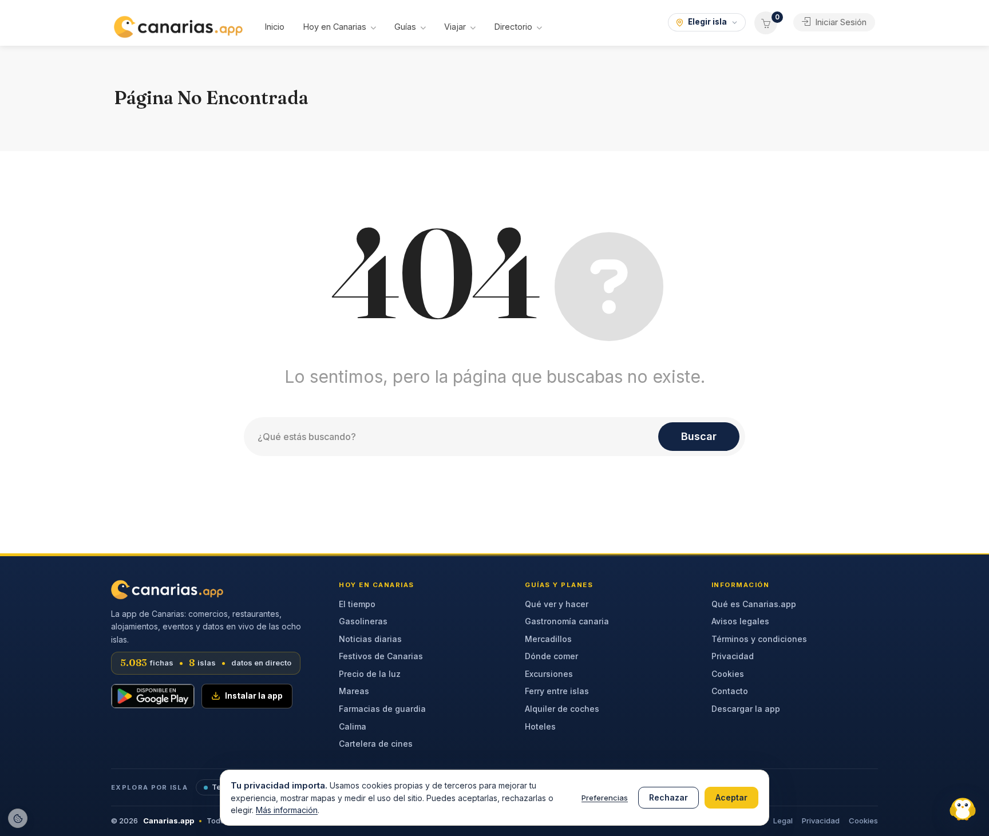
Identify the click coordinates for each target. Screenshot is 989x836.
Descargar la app (745, 709)
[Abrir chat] (960, 807)
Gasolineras (363, 621)
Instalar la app (254, 695)
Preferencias (604, 797)
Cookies (727, 674)
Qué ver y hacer (556, 604)
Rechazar (668, 797)
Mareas (354, 691)
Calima (352, 726)
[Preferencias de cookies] (17, 818)
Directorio (513, 26)
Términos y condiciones (759, 639)
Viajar (455, 26)
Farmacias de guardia (382, 709)
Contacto (729, 691)
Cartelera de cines (376, 743)
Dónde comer (551, 656)
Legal (783, 820)
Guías (405, 26)
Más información (287, 810)
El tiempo (357, 604)
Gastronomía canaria (567, 621)
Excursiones (549, 674)
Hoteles (540, 726)
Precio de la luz (370, 674)
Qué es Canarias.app (753, 604)
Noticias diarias (370, 639)
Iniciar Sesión (840, 22)
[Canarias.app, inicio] (167, 590)
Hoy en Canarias (334, 26)
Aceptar (731, 797)
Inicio (274, 26)
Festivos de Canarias (381, 656)
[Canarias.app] (178, 25)
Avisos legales (740, 621)
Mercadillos (548, 639)
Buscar (699, 436)
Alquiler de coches (562, 709)
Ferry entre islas (557, 691)
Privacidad (732, 656)
